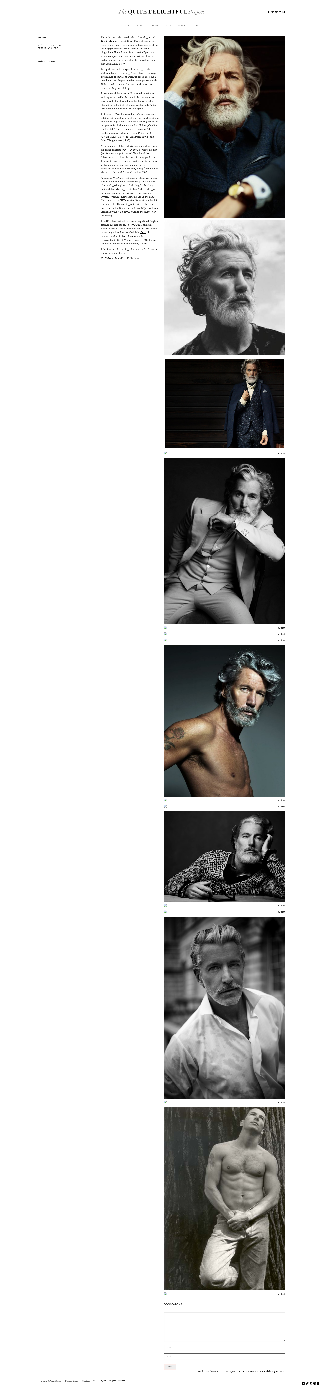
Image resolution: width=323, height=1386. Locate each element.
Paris (143, 232)
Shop (140, 25)
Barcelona (127, 236)
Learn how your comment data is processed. (261, 1371)
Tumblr (283, 11)
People (182, 25)
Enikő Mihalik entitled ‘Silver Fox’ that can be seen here (128, 43)
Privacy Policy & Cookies (77, 1381)
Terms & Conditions (51, 1381)
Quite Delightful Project (161, 11)
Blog (169, 25)
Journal (154, 25)
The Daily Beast (131, 258)
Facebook (269, 11)
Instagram (280, 11)
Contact (198, 25)
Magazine (125, 25)
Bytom (143, 244)
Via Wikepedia (109, 258)
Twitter (272, 11)
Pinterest (276, 11)
